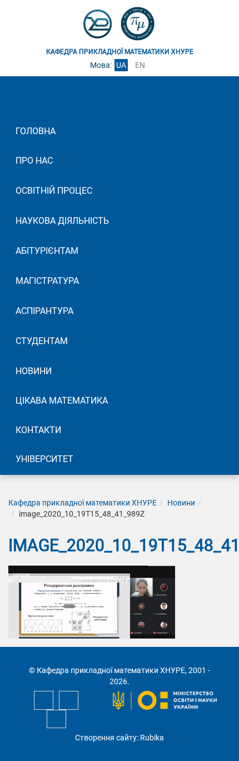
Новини (34, 371)
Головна (36, 131)
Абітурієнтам (47, 251)
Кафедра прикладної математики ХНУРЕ (82, 502)
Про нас (34, 160)
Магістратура (47, 281)
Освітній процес (54, 190)
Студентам (42, 341)
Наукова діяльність (62, 220)
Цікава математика (62, 400)
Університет (44, 459)
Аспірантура (44, 311)
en (140, 65)
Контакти (38, 430)
